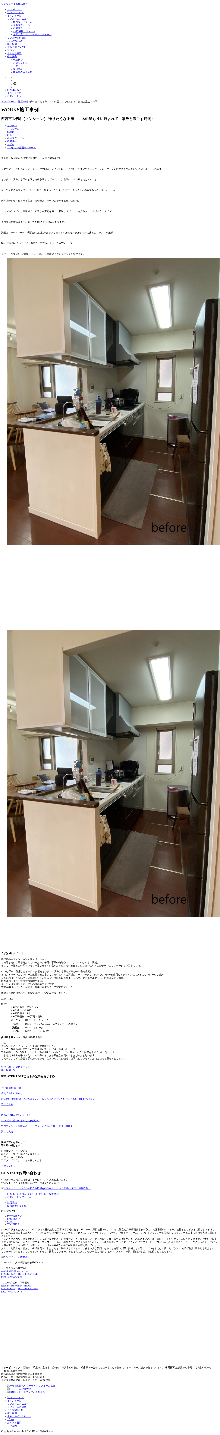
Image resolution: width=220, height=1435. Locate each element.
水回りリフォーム (22, 22)
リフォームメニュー (18, 19)
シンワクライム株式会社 (14, 4)
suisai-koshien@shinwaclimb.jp (16, 1285)
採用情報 (18, 69)
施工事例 (12, 44)
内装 (9, 135)
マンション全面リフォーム (21, 147)
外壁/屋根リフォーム (24, 31)
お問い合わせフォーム (19, 1197)
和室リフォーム (15, 138)
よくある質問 (14, 53)
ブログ (10, 50)
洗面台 (10, 132)
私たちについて (15, 12)
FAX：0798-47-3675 (11, 1277)
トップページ (14, 9)
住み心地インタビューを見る (16, 1067)
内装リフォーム (21, 28)
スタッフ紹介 (20, 63)
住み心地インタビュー (19, 47)
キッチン (12, 125)
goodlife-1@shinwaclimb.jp (14, 1271)
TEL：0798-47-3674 (28, 1288)
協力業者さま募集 (22, 72)
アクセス (18, 66)
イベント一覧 (14, 15)
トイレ (10, 144)
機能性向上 (13, 141)
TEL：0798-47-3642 (28, 1274)
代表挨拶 (18, 59)
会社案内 (12, 56)
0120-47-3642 (14, 90)
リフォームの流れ (16, 37)
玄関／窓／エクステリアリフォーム (32, 34)
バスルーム (13, 128)
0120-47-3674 (8, 1288)
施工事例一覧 (8, 1070)
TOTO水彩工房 (15, 41)
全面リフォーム (21, 25)
